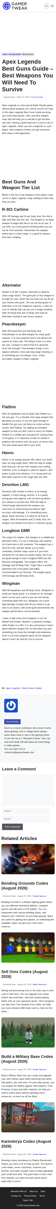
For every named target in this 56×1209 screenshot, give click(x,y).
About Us (33, 1191)
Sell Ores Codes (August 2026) (24, 974)
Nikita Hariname (39, 984)
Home (5, 54)
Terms (42, 1196)
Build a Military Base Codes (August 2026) (27, 1059)
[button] (46, 6)
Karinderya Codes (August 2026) (26, 1143)
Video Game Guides (31, 688)
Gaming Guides (15, 54)
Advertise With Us (19, 1191)
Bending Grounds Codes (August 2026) (24, 885)
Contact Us (16, 1196)
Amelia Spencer (39, 896)
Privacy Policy (30, 1196)
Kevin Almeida (37, 97)
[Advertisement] (28, 31)
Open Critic (28, 1200)
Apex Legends (13, 688)
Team (43, 1191)
